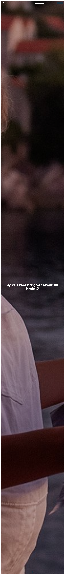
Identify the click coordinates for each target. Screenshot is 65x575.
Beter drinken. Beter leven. (20, 3)
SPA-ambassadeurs (30, 3)
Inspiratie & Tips (49, 3)
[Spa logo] (3, 3)
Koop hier (60, 3)
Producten (11, 3)
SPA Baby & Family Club (39, 3)
